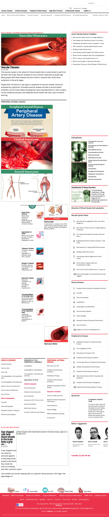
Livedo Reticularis (52, 405)
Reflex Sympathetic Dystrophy (55, 413)
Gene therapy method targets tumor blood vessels (88, 52)
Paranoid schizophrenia (94, 179)
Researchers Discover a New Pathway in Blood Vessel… (90, 64)
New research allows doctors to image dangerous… (89, 37)
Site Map (74, 499)
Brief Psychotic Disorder (94, 157)
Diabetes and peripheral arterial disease (88, 367)
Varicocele (49, 222)
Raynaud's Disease (28, 278)
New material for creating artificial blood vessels (87, 46)
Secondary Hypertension (80, 15)
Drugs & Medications (49, 495)
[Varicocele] (56, 212)
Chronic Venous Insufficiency (9, 390)
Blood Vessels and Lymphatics (16, 15)
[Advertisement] (38, 23)
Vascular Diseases (7, 11)
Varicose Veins (50, 344)
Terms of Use (66, 499)
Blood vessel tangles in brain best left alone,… (87, 61)
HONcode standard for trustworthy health (61, 504)
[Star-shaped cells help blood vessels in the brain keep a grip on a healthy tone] (34, 483)
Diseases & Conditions (33, 495)
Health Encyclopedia (17, 495)
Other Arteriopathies (7, 406)
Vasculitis (4, 402)
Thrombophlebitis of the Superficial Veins (27, 310)
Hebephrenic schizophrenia (96, 174)
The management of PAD (84, 348)
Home (3, 15)
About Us (50, 499)
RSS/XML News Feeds (32, 499)
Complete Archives (100, 495)
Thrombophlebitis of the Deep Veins (27, 295)
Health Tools (88, 495)
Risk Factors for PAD (53, 366)
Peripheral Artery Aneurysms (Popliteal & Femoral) (91, 288)
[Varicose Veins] (56, 334)
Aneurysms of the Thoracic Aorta (34, 400)
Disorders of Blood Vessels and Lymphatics (28, 33)
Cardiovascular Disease (72, 11)
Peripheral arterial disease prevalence (87, 357)
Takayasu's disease (28, 248)
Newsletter (42, 499)
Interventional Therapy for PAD (86, 353)
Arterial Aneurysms (21, 11)
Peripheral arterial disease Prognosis (87, 371)
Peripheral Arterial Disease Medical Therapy (89, 387)
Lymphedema (28, 366)
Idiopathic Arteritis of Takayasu (10, 410)
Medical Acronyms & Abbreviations (70, 495)
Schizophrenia (76, 138)
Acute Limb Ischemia (30, 404)
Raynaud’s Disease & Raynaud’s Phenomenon (90, 320)
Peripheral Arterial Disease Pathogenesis (88, 382)
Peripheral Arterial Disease (38, 11)
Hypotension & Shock (26, 232)
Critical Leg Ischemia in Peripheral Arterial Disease (91, 362)
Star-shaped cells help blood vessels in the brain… (88, 40)
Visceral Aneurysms (29, 388)
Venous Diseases (8, 360)
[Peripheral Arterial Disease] (27, 136)
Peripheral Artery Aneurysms (32, 392)
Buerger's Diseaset (28, 263)
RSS (107, 3)
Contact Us (57, 499)
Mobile (22, 499)
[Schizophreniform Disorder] (79, 161)
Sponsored (75, 395)
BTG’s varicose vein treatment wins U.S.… (86, 58)
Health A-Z (87, 11)
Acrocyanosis (51, 417)
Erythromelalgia (51, 409)
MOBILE (91, 3)
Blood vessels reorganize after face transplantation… (89, 55)
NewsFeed (5, 495)
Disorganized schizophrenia (96, 171)
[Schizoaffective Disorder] (79, 182)
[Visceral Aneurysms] (27, 169)
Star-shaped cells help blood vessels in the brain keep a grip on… (8, 438)
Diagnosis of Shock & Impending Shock (88, 329)
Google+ (104, 3)
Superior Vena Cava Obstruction (10, 386)
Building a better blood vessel (82, 49)
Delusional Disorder (93, 155)
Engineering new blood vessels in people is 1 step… (89, 43)
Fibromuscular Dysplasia (8, 414)
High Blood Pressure (56, 11)
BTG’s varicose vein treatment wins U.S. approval (91, 269)
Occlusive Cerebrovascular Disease (34, 412)
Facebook (97, 3)
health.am (54, 4)
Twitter (100, 3)
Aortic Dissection (29, 396)
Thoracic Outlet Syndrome (55, 395)
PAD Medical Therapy (53, 376)
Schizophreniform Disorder (95, 152)
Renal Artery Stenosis (26, 213)
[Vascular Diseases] (34, 50)
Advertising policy (84, 499)
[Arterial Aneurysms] (27, 201)
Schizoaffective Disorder (94, 149)
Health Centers (6, 33)
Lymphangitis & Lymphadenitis (33, 370)
